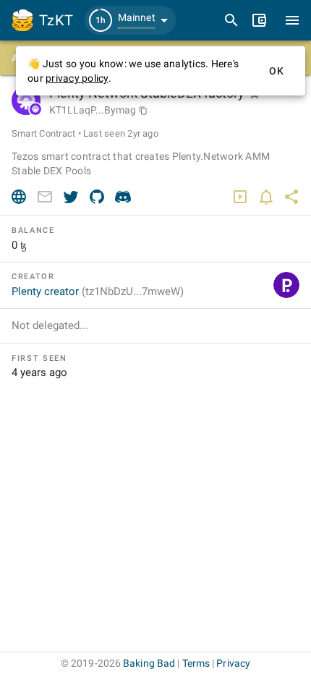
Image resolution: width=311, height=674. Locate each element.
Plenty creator (98, 291)
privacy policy (77, 78)
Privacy (233, 663)
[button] (130, 20)
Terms (196, 663)
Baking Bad (149, 663)
